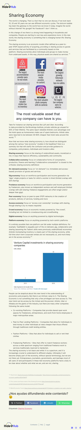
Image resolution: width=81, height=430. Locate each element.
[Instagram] (76, 428)
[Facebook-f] (80, 428)
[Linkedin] (72, 428)
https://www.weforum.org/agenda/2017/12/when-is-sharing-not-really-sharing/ (47, 388)
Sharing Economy (25, 408)
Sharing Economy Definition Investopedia (30, 375)
